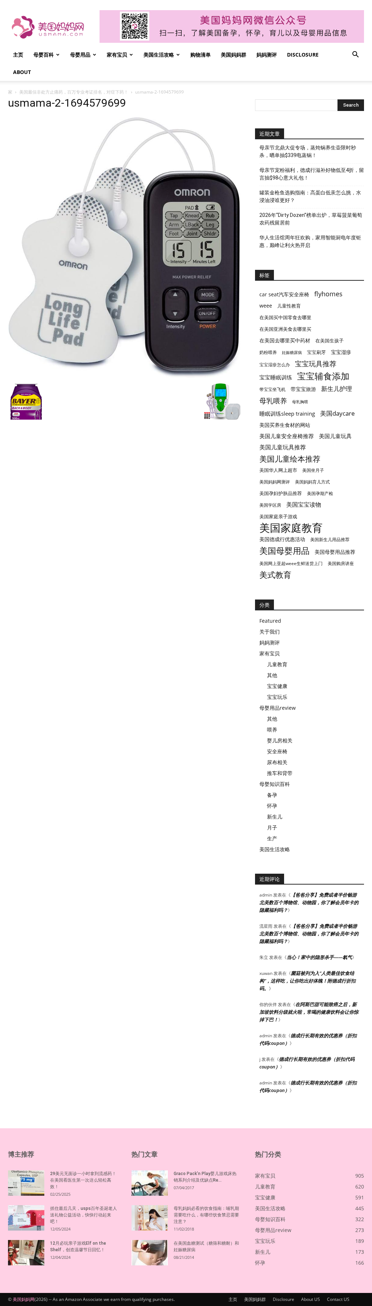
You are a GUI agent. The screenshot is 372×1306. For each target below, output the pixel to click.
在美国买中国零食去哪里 (285, 317)
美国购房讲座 (341, 563)
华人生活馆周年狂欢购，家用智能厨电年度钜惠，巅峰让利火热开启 (310, 241)
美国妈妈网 (24, 1299)
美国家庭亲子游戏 (278, 516)
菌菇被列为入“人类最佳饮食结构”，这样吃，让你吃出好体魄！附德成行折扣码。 (307, 981)
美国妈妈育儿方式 (312, 482)
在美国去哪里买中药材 (284, 340)
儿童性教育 (289, 305)
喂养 (272, 729)
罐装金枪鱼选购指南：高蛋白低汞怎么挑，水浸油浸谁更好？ (310, 196)
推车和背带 (279, 773)
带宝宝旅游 (303, 389)
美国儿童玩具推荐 (282, 447)
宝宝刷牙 (316, 352)
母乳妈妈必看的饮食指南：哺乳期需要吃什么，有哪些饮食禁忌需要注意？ (206, 1215)
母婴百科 (43, 54)
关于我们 (269, 631)
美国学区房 (270, 505)
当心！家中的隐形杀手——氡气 (319, 957)
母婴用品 (80, 54)
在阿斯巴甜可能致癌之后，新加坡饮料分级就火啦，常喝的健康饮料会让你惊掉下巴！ (309, 1012)
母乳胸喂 (300, 401)
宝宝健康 (277, 686)
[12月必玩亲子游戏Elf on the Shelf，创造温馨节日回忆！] (26, 1252)
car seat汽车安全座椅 (284, 294)
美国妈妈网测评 (274, 482)
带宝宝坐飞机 (272, 389)
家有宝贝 (117, 54)
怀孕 (272, 805)
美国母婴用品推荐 (335, 551)
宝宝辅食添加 (323, 376)
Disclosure (303, 54)
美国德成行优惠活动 (282, 539)
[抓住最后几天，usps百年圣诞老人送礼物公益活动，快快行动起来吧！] (26, 1218)
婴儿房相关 (279, 740)
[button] (355, 55)
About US (310, 1299)
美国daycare (337, 413)
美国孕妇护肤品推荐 (280, 493)
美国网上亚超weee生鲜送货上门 (291, 563)
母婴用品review (277, 707)
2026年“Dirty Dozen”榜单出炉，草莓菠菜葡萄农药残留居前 (310, 219)
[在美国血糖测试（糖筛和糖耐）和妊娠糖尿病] (150, 1252)
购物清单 (200, 54)
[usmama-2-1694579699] (124, 376)
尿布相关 (277, 762)
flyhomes (328, 294)
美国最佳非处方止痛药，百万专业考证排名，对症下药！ (73, 92)
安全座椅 (277, 751)
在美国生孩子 (329, 341)
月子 (272, 827)
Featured (270, 620)
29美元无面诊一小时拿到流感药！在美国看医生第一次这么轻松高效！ (83, 1180)
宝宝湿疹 (341, 352)
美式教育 (275, 574)
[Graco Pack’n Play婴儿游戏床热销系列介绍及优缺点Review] (150, 1183)
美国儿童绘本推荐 (289, 458)
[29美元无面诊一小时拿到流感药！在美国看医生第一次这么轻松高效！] (26, 1183)
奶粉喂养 (268, 352)
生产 (272, 838)
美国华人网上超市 (278, 470)
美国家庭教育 (291, 528)
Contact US (338, 1299)
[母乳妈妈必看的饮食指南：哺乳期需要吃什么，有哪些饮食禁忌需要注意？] (150, 1218)
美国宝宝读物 (303, 504)
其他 (272, 675)
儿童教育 (277, 664)
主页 (18, 54)
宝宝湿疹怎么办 (274, 364)
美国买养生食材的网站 (284, 424)
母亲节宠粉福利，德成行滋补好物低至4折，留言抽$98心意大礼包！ (311, 174)
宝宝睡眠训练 (275, 377)
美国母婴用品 (284, 551)
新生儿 (274, 816)
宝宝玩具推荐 (315, 364)
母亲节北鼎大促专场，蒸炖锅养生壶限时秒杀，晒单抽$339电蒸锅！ (307, 151)
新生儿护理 (336, 388)
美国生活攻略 (158, 54)
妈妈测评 (266, 54)
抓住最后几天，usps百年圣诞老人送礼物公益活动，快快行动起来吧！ (83, 1215)
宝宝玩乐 (277, 696)
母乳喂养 (273, 400)
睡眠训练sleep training (287, 413)
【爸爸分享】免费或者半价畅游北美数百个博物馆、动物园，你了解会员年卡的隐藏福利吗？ (309, 902)
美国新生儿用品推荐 (329, 539)
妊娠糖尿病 (292, 352)
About (22, 72)
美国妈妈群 (233, 54)
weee (265, 305)
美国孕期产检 (320, 493)
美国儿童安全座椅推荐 (286, 436)
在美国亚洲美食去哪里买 (285, 329)
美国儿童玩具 (335, 436)
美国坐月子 (313, 470)
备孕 (272, 794)
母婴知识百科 (274, 783)
